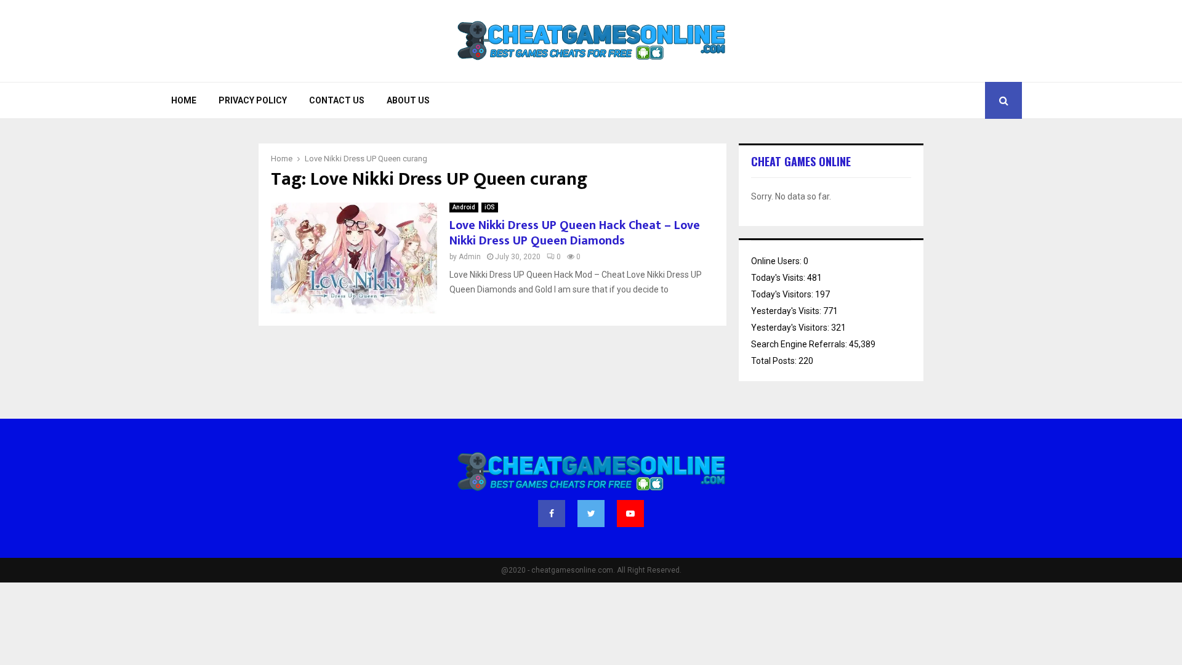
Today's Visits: (779, 278)
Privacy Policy (253, 100)
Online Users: (777, 261)
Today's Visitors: (783, 294)
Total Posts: (774, 361)
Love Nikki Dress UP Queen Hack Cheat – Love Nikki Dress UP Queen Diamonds (574, 233)
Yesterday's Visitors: (791, 327)
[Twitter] (591, 513)
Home (183, 100)
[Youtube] (630, 513)
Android (463, 207)
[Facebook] (551, 513)
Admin (470, 256)
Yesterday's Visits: (787, 311)
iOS (489, 207)
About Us (408, 100)
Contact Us (336, 100)
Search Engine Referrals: (800, 344)
